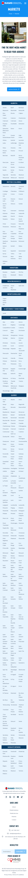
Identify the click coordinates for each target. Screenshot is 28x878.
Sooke (4, 251)
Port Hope (20, 365)
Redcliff (13, 155)
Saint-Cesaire (21, 584)
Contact (14, 819)
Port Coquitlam (13, 232)
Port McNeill (21, 232)
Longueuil (5, 505)
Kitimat (13, 213)
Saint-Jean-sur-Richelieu (21, 617)
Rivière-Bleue (5, 556)
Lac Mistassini (13, 486)
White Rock (20, 257)
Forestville (5, 454)
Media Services (14, 813)
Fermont (21, 449)
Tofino (12, 253)
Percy (20, 361)
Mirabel (13, 513)
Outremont (5, 535)
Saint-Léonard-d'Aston (5, 641)
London (5, 345)
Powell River (4, 237)
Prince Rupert (20, 237)
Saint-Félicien (21, 598)
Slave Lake (5, 162)
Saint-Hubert (21, 607)
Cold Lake (13, 121)
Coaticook (21, 429)
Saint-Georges (13, 607)
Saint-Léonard (21, 635)
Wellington (5, 386)
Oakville (13, 358)
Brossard (21, 420)
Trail (20, 253)
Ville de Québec (5, 739)
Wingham (21, 386)
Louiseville (21, 505)
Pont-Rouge (12, 544)
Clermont (13, 429)
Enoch (20, 128)
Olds (20, 148)
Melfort (5, 773)
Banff (12, 107)
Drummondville (21, 441)
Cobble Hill (5, 195)
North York (20, 354)
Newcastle (5, 353)
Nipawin (5, 761)
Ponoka (13, 150)
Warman (5, 770)
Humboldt (13, 751)
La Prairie (5, 481)
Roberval (21, 555)
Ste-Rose (5, 700)
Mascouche (13, 510)
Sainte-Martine (5, 664)
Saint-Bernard (5, 584)
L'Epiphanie (13, 476)
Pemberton (5, 226)
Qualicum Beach (5, 242)
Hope (4, 210)
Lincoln (20, 343)
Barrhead (21, 107)
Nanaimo (5, 219)
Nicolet (21, 528)
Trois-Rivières (21, 710)
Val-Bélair (13, 714)
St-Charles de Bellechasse (5, 681)
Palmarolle (13, 535)
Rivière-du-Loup (13, 556)
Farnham (21, 444)
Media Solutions (14, 810)
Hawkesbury (5, 468)
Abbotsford (5, 186)
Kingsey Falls (13, 472)
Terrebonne (13, 704)
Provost (21, 150)
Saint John (21, 285)
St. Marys (13, 378)
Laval (12, 495)
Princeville (5, 548)
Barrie (4, 325)
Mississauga (5, 348)
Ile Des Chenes (5, 276)
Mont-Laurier (12, 519)
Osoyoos (13, 224)
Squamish (13, 251)
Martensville (5, 756)
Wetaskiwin (5, 177)
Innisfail (13, 140)
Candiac (5, 423)
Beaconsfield (21, 407)
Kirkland (21, 471)
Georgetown (13, 335)
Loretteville (13, 505)
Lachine (21, 490)
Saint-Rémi (12, 647)
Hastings (5, 338)
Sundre (4, 170)
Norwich (5, 358)
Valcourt (13, 721)
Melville (21, 756)
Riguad (12, 553)
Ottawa (5, 361)
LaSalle (4, 495)
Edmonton (21, 123)
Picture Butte (5, 151)
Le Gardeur (21, 496)
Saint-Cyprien (13, 589)
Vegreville (5, 175)
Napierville (5, 528)
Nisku (4, 148)
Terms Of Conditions (18, 874)
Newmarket (13, 353)
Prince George (13, 237)
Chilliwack (21, 191)
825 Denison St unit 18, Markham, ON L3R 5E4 (15, 837)
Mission (21, 216)
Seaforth (13, 373)
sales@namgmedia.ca (15, 833)
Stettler (13, 167)
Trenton (21, 381)
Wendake (13, 742)
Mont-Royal (20, 519)
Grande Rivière (21, 457)
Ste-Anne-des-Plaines (21, 695)
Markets (14, 816)
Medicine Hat (21, 144)
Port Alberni (5, 232)
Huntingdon (13, 468)
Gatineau (21, 454)
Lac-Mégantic (13, 491)
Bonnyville (21, 110)
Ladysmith (21, 213)
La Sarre (21, 481)
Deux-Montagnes (21, 437)
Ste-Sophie (12, 701)
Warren (21, 275)
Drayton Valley (5, 124)
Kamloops (21, 210)
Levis (12, 500)
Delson (12, 436)
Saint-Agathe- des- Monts (13, 568)
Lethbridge (13, 143)
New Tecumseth (21, 349)
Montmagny (13, 523)
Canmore (13, 118)
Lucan (12, 345)
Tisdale (21, 766)
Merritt (13, 216)
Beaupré (13, 412)
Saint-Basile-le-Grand (21, 576)
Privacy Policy (8, 874)
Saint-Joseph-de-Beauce (13, 628)
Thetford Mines (21, 706)
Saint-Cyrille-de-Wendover (21, 591)
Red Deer (5, 155)
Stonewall (13, 275)
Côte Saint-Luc (13, 432)
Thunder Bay (13, 382)
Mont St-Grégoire (21, 514)
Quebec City (13, 549)
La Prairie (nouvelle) (13, 482)
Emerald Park (5, 752)
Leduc (4, 143)
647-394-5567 (15, 830)
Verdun (13, 735)
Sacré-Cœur (20, 561)
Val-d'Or (21, 714)
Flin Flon (21, 272)
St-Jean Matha (21, 680)
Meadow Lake (13, 757)
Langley (5, 216)
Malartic (21, 508)
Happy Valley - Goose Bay (5, 301)
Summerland (21, 251)
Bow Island (4, 114)
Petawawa (13, 364)
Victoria (5, 256)
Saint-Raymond (5, 647)
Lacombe (21, 140)
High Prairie (20, 136)
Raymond (21, 177)
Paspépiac (21, 535)
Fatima (4, 449)
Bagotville (21, 404)
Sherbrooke (21, 669)
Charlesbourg (5, 426)
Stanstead (13, 693)
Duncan (21, 199)
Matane (5, 513)
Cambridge (21, 325)
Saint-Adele (4, 566)
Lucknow (21, 345)
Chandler (21, 423)
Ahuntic (13, 399)
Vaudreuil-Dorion (13, 729)
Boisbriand (13, 417)
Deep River (12, 331)
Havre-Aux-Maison (21, 463)
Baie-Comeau (5, 408)
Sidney (20, 246)
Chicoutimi (5, 429)
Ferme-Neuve (13, 450)
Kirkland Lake (21, 339)
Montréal (21, 523)
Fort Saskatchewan (5, 136)
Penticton (13, 226)
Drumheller (13, 123)
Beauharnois (5, 412)
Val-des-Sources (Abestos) (5, 723)
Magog (13, 508)
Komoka (13, 343)
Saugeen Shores (13, 369)
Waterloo (5, 742)
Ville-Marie (12, 739)
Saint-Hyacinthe (5, 615)
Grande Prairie (13, 136)
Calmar (5, 118)
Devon (20, 121)
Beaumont (5, 110)
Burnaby (13, 186)
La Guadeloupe (21, 477)
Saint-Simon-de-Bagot (13, 653)
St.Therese (5, 693)
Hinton (4, 140)
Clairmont (5, 121)
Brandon (5, 272)
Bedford (5, 415)
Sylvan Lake (12, 171)
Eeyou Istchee (13, 445)
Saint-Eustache (13, 598)
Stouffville (21, 378)
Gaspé (12, 454)
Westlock (21, 175)
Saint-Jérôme (5, 626)
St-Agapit (13, 674)
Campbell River (21, 187)
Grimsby (21, 335)
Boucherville (5, 420)
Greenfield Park (5, 462)
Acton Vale (4, 400)
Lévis (20, 500)
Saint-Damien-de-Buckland (5, 600)
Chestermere (21, 118)
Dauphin (13, 272)
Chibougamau (21, 426)
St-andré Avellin (21, 675)
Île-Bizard (21, 468)
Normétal (5, 533)
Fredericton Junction (5, 286)
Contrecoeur (5, 431)
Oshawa (21, 358)
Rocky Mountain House (21, 157)
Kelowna (5, 213)
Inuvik (4, 313)
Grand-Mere (13, 457)
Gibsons (13, 203)
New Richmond (13, 529)
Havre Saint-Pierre (12, 463)
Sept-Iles (5, 669)
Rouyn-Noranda (13, 561)
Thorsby (21, 170)
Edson (12, 128)
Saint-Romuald (5, 652)
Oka (12, 533)
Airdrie (4, 107)
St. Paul (5, 167)
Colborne (21, 327)
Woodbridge (5, 391)
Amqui (4, 404)
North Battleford (13, 762)
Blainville (5, 417)
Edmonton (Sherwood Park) (5, 130)
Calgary (21, 113)
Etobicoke (5, 335)
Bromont (13, 420)
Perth (4, 364)
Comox (13, 194)
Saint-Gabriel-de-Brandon (5, 609)
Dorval (12, 441)
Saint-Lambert (21, 626)
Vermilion (13, 175)
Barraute (13, 407)
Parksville (21, 224)
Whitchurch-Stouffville (13, 387)
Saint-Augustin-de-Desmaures (13, 577)
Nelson (13, 219)
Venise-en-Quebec (21, 730)
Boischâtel (21, 417)
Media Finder (12, 89)
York (12, 391)
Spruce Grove (12, 163)
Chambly (13, 423)
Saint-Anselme (5, 575)
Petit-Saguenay (5, 539)
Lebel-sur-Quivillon (5, 501)
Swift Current (13, 767)
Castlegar (5, 191)
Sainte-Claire (12, 659)
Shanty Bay (20, 374)
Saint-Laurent (5, 635)
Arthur (12, 322)
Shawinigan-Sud (13, 670)
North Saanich (21, 220)
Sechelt (13, 246)
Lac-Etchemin (5, 491)
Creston (21, 194)
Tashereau (21, 700)
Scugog (5, 373)
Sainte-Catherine (5, 659)
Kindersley (21, 751)
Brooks (13, 113)
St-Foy (12, 679)
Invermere (13, 210)
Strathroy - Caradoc (5, 382)
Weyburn (13, 770)
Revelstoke (13, 241)
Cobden (13, 327)
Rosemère (5, 560)
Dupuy (4, 444)
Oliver (4, 224)
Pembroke (13, 361)
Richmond (21, 241)
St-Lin (20, 686)
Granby (5, 456)
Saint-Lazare (12, 635)
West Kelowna (13, 257)
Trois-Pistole (12, 710)
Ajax (4, 322)
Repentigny (21, 548)
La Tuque (5, 485)
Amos (20, 399)
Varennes (5, 728)
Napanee (13, 348)
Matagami (21, 510)
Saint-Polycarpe (21, 640)
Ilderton (13, 338)
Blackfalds (13, 110)
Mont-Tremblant (5, 524)
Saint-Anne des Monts (21, 567)
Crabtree (21, 431)
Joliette (5, 471)
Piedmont (13, 538)
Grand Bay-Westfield (13, 287)
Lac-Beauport (21, 486)
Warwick (21, 738)
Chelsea (13, 426)
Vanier (20, 721)
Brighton (13, 325)
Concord (5, 330)
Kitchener (5, 343)
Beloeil (12, 415)
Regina (4, 766)
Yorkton (21, 770)
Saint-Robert (20, 647)
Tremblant (5, 709)
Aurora (20, 322)
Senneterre (21, 663)
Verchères (5, 735)
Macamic (5, 508)
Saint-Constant (5, 589)
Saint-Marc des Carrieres (13, 641)
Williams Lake (5, 262)
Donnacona (5, 441)
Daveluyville (5, 436)
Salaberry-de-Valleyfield (13, 665)
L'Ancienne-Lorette (5, 477)
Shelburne (5, 378)
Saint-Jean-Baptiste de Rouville (13, 619)
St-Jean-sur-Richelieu (5, 688)
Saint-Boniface (13, 584)
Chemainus (13, 191)
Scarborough (21, 368)
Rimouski (21, 553)
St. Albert (21, 162)
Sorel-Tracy (4, 675)
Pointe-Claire (5, 544)
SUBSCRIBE (19, 851)
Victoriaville (21, 735)
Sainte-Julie (20, 659)
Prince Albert (20, 762)
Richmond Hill (5, 369)
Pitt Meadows (21, 227)
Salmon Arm (5, 247)
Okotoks (13, 148)
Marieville (5, 510)
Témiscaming (5, 704)
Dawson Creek (13, 200)
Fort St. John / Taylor (5, 205)
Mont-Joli (5, 518)
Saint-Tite (21, 651)
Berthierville (21, 415)
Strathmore (21, 167)
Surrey (4, 253)
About (14, 807)
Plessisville (21, 538)
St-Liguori (13, 686)
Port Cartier (20, 544)
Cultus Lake (4, 200)
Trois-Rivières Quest (5, 716)
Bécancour (21, 412)
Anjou (12, 404)
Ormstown (21, 533)
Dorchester (21, 330)
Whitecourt (13, 177)
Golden (21, 203)
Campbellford (5, 327)
